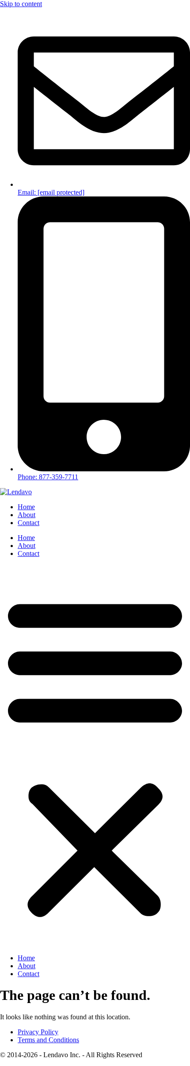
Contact (28, 522)
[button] (95, 756)
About (26, 514)
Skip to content (21, 3)
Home (26, 507)
